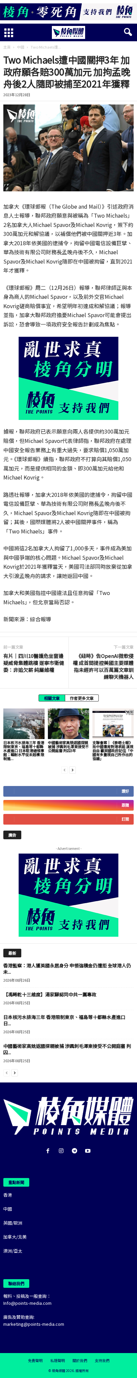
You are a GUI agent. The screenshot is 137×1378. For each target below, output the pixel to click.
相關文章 (52, 698)
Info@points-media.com (27, 1303)
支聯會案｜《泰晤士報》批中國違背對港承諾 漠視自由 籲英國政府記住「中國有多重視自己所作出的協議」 (112, 750)
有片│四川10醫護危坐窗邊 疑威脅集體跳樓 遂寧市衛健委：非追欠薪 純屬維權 (33, 662)
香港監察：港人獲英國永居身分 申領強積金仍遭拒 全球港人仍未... (67, 968)
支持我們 (102, 1360)
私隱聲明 (57, 1360)
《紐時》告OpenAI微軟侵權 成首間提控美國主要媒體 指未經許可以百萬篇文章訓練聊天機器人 (103, 666)
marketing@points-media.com (33, 1324)
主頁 (7, 47)
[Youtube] (88, 1151)
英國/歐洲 (12, 1223)
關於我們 (79, 1360)
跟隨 (125, 805)
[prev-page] (64, 769)
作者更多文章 (82, 698)
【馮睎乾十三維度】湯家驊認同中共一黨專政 (49, 994)
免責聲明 (35, 1360)
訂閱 (125, 819)
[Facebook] (49, 1151)
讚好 (125, 791)
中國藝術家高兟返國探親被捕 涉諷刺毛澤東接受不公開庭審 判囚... (67, 1049)
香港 (7, 1195)
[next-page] (72, 769)
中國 (20, 47)
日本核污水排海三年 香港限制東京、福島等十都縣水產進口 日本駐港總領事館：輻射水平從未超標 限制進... (23, 750)
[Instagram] (62, 1151)
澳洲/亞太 (12, 1251)
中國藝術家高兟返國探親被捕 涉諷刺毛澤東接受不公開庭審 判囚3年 (68, 746)
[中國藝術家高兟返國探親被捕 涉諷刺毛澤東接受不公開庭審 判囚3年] (68, 723)
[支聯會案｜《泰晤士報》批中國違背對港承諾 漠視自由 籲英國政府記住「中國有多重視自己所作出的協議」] (113, 723)
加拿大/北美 (15, 1237)
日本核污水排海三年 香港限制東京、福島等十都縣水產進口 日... (64, 1020)
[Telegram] (75, 1151)
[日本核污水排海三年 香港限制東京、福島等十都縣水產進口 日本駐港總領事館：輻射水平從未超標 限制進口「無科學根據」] (24, 723)
